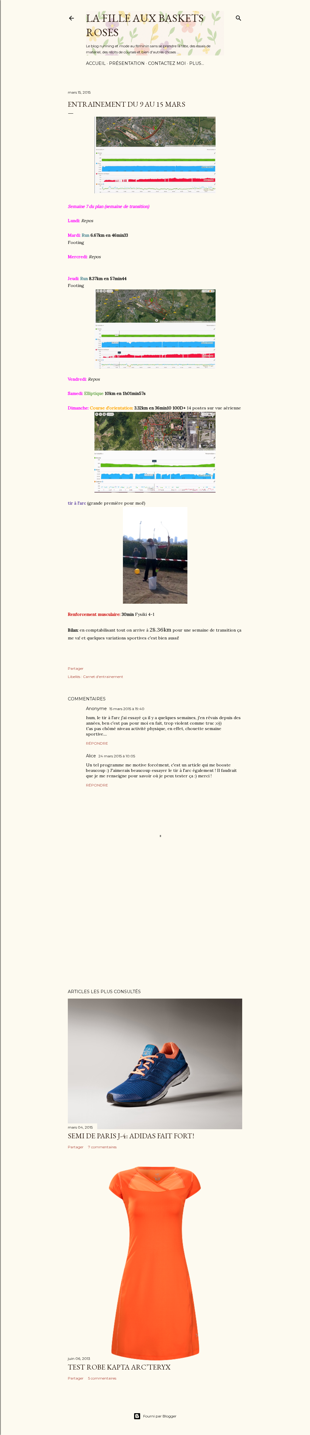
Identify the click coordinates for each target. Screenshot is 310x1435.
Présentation (127, 63)
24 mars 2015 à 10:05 (116, 756)
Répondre (97, 743)
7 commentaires (102, 1147)
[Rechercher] (238, 17)
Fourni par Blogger (159, 1416)
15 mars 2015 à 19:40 (126, 708)
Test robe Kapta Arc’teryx (119, 1367)
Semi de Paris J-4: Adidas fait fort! (131, 1135)
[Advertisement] (155, 931)
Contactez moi (167, 63)
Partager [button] (76, 668)
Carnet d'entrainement (103, 676)
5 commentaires (102, 1378)
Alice (91, 756)
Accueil (96, 63)
